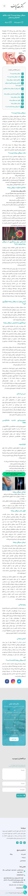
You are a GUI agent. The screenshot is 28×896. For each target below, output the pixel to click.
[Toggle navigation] (4, 5)
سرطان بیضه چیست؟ (16, 74)
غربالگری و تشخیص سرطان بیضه (13, 94)
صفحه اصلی (23, 861)
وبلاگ (11, 854)
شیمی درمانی (22, 642)
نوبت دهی (14, 739)
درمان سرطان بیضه (17, 104)
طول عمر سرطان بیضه (16, 100)
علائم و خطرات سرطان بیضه (15, 80)
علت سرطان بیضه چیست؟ (15, 77)
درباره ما (24, 857)
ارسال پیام (20, 795)
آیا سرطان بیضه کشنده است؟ (14, 107)
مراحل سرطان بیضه (17, 97)
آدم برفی (7, 893)
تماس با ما (23, 854)
